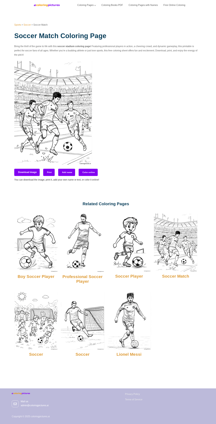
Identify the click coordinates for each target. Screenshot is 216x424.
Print (49, 172)
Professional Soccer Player (82, 279)
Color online (88, 172)
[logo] (47, 5)
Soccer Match (175, 276)
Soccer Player (129, 276)
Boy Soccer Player (36, 276)
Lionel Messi (129, 354)
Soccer (36, 354)
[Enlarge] (88, 64)
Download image (27, 172)
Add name (67, 172)
